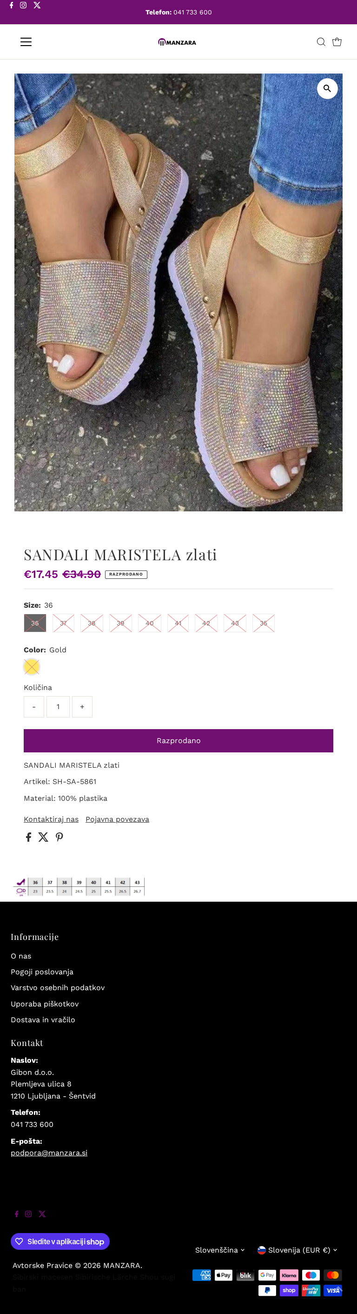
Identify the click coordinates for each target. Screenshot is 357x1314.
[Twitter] (37, 13)
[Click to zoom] (327, 88)
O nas (21, 956)
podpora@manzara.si (49, 1152)
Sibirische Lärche (106, 1277)
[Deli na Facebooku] (29, 839)
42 (206, 623)
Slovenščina (216, 1250)
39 (121, 623)
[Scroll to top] (338, 1295)
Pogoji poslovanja (42, 971)
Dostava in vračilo (43, 1019)
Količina (38, 687)
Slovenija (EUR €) (299, 1250)
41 (178, 623)
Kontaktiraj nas (51, 819)
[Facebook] (11, 13)
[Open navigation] (53, 42)
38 (92, 623)
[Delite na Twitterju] (44, 839)
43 (235, 623)
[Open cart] (337, 42)
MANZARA (121, 1265)
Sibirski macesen (43, 1277)
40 (149, 623)
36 (35, 623)
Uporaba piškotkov (45, 1003)
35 (263, 623)
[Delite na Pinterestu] (59, 839)
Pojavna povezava (117, 819)
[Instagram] (23, 13)
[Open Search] (321, 42)
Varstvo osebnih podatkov (58, 987)
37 (63, 623)
